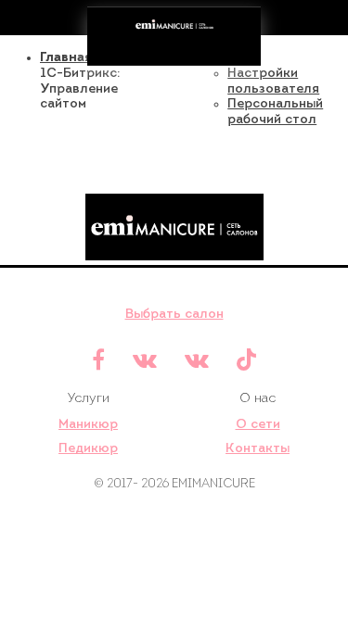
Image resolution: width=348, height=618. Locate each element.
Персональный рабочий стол (275, 112)
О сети (258, 425)
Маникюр (88, 425)
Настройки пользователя (273, 81)
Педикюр (88, 449)
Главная (66, 58)
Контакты (258, 449)
